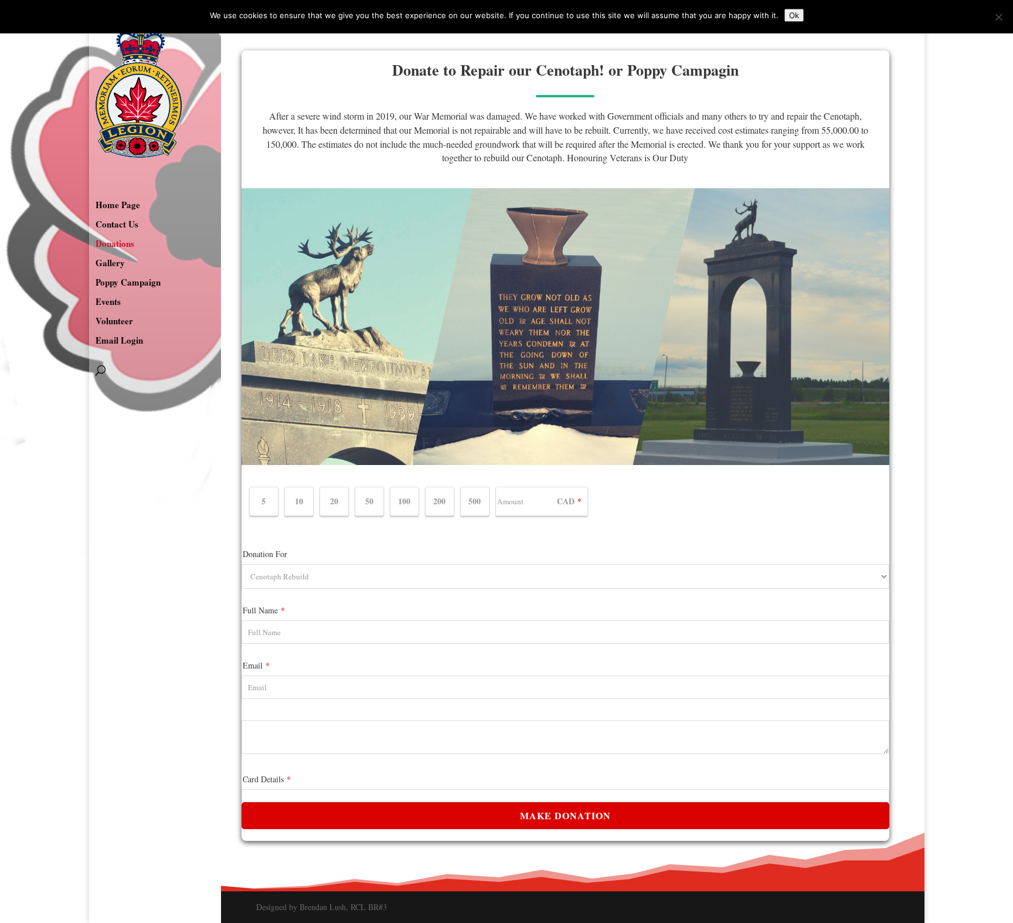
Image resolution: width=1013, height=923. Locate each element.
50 (369, 501)
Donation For (265, 553)
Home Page (118, 206)
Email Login (119, 341)
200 (439, 501)
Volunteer (114, 322)
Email (256, 665)
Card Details (267, 779)
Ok (794, 15)
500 (474, 501)
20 (334, 501)
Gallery (110, 264)
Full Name (264, 610)
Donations (115, 244)
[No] (998, 17)
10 (299, 501)
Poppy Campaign (128, 283)
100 (404, 501)
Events (108, 302)
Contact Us (117, 225)
